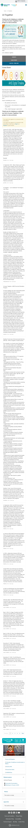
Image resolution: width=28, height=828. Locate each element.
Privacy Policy (19, 816)
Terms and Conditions (9, 816)
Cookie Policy (21, 821)
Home (5, 10)
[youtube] (19, 813)
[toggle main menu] (26, 5)
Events (14, 57)
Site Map (15, 821)
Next (23, 733)
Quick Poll (6, 801)
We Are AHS (9, 766)
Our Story (14, 60)
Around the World (10, 769)
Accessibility (18, 818)
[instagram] (16, 813)
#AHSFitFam (9, 772)
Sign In (16, 124)
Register (5, 125)
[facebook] (9, 813)
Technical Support (7, 821)
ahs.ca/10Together (10, 759)
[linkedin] (14, 813)
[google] (11, 813)
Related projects (8, 777)
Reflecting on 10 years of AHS (12, 785)
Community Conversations (11, 783)
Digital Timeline (14, 63)
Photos (6, 791)
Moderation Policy (10, 818)
